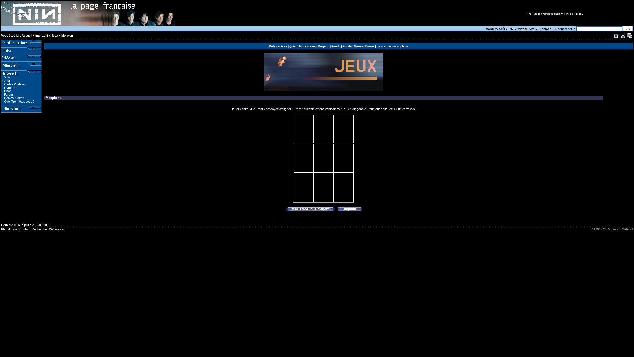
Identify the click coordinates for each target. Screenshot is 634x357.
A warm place (398, 46)
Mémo (358, 46)
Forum (8, 94)
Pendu (335, 46)
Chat (7, 91)
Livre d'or (10, 87)
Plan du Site (526, 29)
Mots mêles (307, 46)
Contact (545, 29)
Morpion (67, 35)
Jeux (54, 35)
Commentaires (14, 98)
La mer (382, 46)
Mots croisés (278, 46)
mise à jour (21, 225)
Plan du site (9, 229)
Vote (7, 77)
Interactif (41, 35)
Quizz (293, 46)
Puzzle (347, 46)
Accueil (27, 35)
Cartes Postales (15, 84)
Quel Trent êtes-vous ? (19, 101)
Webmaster (56, 229)
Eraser (369, 46)
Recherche (39, 229)
